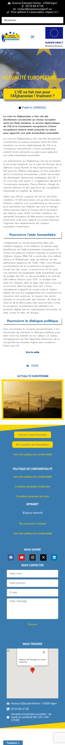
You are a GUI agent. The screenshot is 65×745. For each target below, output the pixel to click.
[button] (32, 37)
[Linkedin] (54, 557)
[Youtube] (21, 557)
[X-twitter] (43, 557)
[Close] (44, 652)
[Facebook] (11, 557)
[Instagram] (32, 557)
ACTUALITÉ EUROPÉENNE (29, 77)
